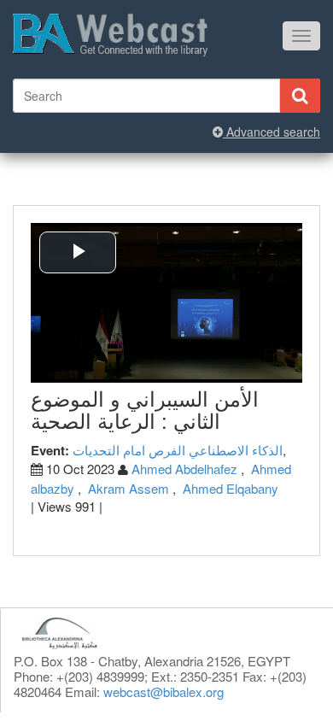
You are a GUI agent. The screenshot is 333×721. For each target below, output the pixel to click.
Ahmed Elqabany (230, 488)
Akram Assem (128, 488)
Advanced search (271, 131)
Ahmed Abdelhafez (184, 469)
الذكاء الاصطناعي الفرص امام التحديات (178, 450)
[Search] (299, 96)
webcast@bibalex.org (163, 691)
